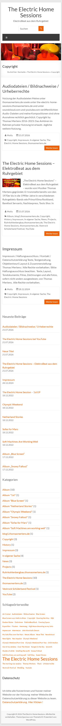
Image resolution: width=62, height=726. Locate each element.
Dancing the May (42, 618)
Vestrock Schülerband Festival (18, 588)
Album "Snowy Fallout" (15, 517)
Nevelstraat (50, 634)
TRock (39, 664)
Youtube (28, 668)
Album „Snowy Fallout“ (15, 466)
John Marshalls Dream (30, 630)
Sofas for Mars (10, 429)
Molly (10, 135)
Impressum (23, 140)
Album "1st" (9, 495)
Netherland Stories (12, 416)
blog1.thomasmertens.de (27, 216)
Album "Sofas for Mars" (15, 522)
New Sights (6, 639)
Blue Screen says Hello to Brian (14, 618)
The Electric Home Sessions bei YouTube (24, 338)
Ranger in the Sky (38, 647)
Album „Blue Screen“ (13, 453)
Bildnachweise (29, 614)
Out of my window (9, 647)
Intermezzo (16, 630)
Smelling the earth (23, 651)
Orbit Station (53, 643)
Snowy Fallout (36, 651)
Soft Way (31, 655)
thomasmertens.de (37, 143)
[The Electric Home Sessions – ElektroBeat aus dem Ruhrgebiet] (11, 180)
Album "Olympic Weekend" (17, 511)
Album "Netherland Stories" (17, 506)
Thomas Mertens (29, 664)
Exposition (6, 626)
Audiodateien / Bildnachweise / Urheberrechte (27, 326)
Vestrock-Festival (9, 668)
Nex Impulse (17, 639)
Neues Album (30, 634)
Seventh (49, 647)
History (7, 219)
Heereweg (23, 626)
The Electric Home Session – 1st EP (21, 392)
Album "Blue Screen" (13, 500)
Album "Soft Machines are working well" (24, 528)
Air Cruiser (6, 614)
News (44, 219)
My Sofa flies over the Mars (12, 634)
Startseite (21, 72)
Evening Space (44, 622)
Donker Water (7, 622)
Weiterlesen (52, 148)
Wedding (20, 668)
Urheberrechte (48, 664)
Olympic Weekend (12, 404)
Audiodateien (17, 614)
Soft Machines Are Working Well (20, 441)
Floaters (15, 626)
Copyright (12, 140)
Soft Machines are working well (14, 655)
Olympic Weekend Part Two (36, 643)
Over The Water (23, 647)
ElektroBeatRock (30, 622)
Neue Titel (8, 351)
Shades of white (8, 651)
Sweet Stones (41, 655)
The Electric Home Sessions (31, 12)
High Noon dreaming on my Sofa (41, 626)
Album (10, 216)
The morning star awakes (11, 664)
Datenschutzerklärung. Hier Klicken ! (22, 702)
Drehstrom (19, 622)
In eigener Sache (38, 140)
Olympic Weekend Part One (13, 643)
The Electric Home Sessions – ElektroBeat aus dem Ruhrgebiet (28, 168)
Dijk (52, 618)
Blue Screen (40, 614)
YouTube (30, 228)
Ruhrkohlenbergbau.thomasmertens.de (23, 222)
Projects (52, 219)
